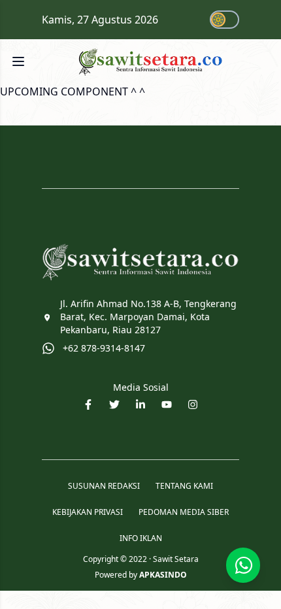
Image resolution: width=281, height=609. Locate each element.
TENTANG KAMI (184, 486)
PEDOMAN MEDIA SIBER (184, 512)
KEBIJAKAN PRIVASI (87, 512)
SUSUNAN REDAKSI (104, 486)
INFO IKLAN (141, 538)
